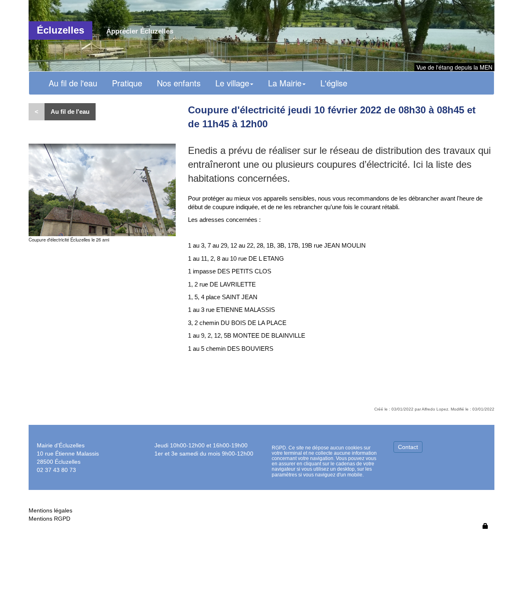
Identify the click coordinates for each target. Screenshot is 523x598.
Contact (408, 447)
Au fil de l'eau (73, 83)
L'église (333, 83)
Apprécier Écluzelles (139, 31)
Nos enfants (179, 83)
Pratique (127, 83)
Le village (232, 83)
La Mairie (285, 83)
